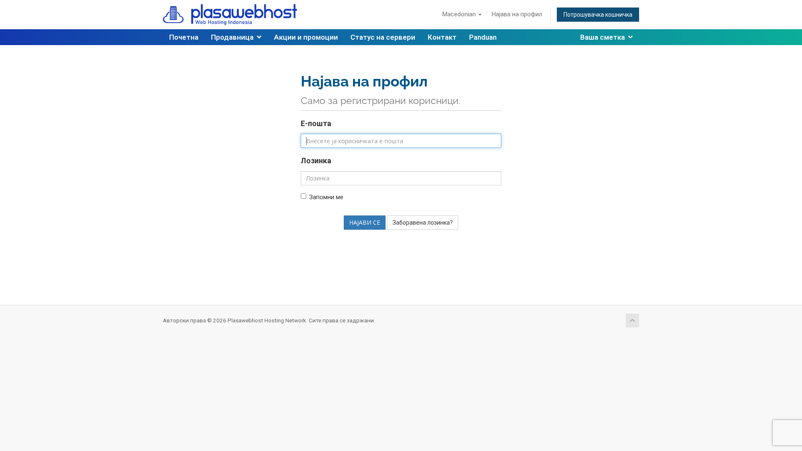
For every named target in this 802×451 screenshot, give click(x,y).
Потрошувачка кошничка (597, 14)
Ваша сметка (604, 37)
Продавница (234, 37)
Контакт (442, 37)
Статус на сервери (382, 37)
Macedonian (459, 14)
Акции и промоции (306, 37)
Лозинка (316, 160)
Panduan (483, 37)
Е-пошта (316, 123)
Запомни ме (326, 197)
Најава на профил (517, 14)
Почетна (183, 37)
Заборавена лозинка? (423, 222)
